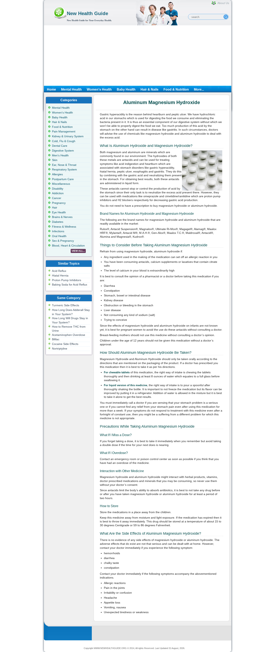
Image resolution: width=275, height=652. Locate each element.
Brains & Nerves (62, 217)
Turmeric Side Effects (65, 305)
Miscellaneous (61, 183)
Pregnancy (59, 202)
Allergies (57, 174)
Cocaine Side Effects (65, 344)
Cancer (56, 198)
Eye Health (59, 212)
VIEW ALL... (78, 251)
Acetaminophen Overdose (68, 334)
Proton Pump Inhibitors (66, 280)
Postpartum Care (63, 179)
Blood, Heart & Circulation (68, 245)
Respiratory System (64, 169)
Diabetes (57, 221)
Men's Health (60, 155)
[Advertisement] (137, 55)
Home (51, 89)
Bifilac (55, 339)
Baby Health (126, 89)
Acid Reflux (59, 270)
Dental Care (59, 145)
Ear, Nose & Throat (64, 164)
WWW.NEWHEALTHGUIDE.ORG (110, 648)
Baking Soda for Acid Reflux (69, 284)
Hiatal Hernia (60, 275)
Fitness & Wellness (64, 226)
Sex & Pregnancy (63, 240)
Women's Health (99, 89)
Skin (54, 160)
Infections (58, 231)
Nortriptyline (59, 348)
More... (199, 89)
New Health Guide (87, 13)
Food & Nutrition (176, 89)
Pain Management (63, 131)
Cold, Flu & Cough (63, 141)
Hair (54, 207)
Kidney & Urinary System (68, 136)
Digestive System (63, 150)
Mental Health (71, 89)
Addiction (58, 193)
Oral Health (59, 236)
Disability (57, 188)
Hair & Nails (149, 89)
